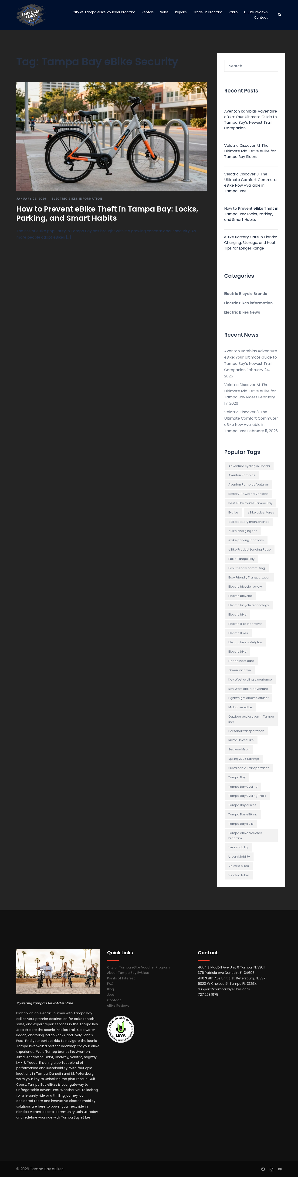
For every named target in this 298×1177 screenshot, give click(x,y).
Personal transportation (246, 731)
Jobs (111, 994)
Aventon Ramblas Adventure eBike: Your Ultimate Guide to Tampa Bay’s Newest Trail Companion (250, 120)
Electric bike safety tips (245, 642)
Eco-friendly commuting (246, 568)
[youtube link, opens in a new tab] (280, 1169)
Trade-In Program (207, 12)
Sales (164, 12)
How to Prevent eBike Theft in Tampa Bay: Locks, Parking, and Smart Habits (107, 213)
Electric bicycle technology (248, 605)
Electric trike (237, 651)
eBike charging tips (242, 531)
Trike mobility (238, 847)
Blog (110, 989)
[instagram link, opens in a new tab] (271, 1169)
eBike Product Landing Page (249, 549)
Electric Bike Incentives (245, 624)
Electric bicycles (240, 596)
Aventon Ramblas (241, 475)
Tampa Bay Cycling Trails (247, 796)
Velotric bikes (238, 866)
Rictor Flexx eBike (241, 740)
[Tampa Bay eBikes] (31, 14)
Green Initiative (239, 670)
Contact (261, 17)
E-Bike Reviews (256, 12)
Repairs (181, 12)
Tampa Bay (237, 777)
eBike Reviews (118, 1005)
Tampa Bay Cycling (242, 786)
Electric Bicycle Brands (245, 293)
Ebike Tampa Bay (241, 559)
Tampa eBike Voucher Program (245, 835)
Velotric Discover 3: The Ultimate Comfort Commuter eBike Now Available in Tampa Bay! (251, 182)
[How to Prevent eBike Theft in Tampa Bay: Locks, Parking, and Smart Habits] (111, 136)
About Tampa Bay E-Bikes (128, 972)
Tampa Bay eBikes (242, 805)
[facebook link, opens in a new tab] (263, 1169)
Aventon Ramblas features (248, 484)
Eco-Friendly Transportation (249, 577)
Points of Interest (121, 978)
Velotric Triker (238, 875)
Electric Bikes (238, 633)
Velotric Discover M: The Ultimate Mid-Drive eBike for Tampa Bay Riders (250, 151)
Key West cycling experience (250, 679)
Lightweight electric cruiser (248, 698)
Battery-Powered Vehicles (248, 494)
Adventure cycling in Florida (249, 466)
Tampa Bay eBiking (242, 814)
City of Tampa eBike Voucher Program (104, 12)
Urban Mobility (239, 856)
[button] (280, 15)
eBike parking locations (246, 540)
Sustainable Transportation (248, 768)
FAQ (110, 983)
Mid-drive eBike (240, 707)
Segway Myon (239, 749)
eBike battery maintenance (249, 522)
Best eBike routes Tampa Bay (250, 503)
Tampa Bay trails (241, 823)
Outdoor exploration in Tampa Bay (251, 719)
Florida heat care (241, 661)
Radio (233, 12)
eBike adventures (260, 512)
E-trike (233, 512)
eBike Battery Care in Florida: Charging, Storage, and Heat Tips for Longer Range (250, 242)
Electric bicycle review (245, 586)
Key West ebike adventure (248, 689)
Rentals (148, 12)
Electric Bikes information (77, 199)
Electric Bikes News (242, 312)
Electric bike (237, 614)
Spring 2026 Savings (243, 758)
